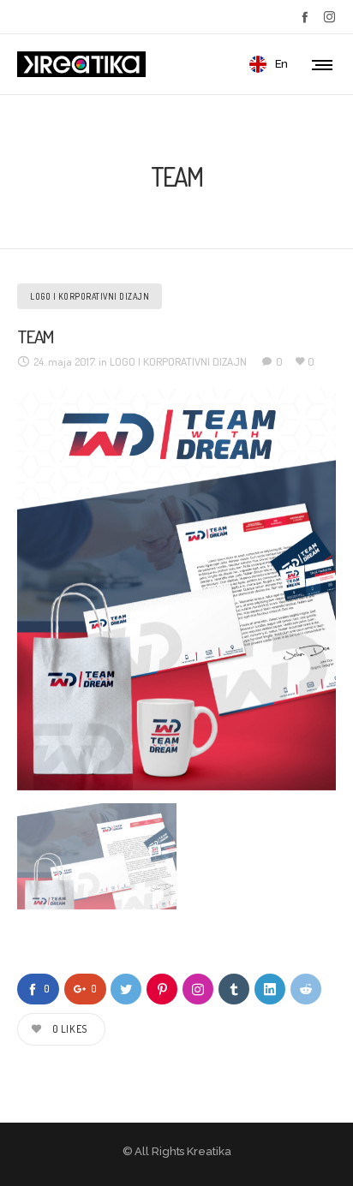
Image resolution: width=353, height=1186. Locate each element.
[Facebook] (304, 16)
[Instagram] (329, 16)
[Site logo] (81, 64)
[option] (176, 589)
